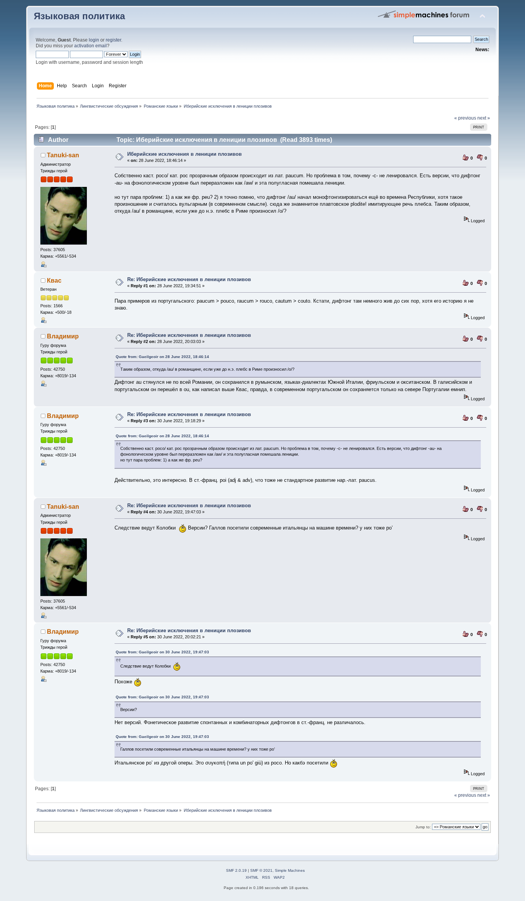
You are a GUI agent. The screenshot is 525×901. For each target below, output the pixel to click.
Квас (54, 280)
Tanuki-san (63, 155)
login (94, 40)
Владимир (63, 336)
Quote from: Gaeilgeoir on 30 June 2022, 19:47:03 (162, 652)
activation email (90, 45)
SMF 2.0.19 (236, 870)
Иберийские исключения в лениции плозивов (184, 154)
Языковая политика (79, 16)
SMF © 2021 (261, 870)
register (113, 40)
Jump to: (423, 827)
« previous (465, 118)
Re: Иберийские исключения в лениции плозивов (189, 279)
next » (483, 118)
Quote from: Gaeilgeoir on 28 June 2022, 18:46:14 (162, 357)
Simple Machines (290, 870)
